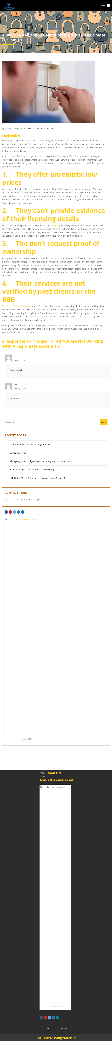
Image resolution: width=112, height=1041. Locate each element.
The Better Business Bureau (15, 306)
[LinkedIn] (22, 512)
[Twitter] (14, 512)
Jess (16, 356)
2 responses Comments (45, 128)
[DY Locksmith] (42, 5)
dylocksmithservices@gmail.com (57, 779)
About (48, 1028)
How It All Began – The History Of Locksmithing (31, 469)
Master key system (18, 453)
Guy (15, 385)
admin (8, 128)
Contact (63, 1028)
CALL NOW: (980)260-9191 (56, 1038)
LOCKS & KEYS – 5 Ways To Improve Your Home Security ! (37, 478)
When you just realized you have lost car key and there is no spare (40, 461)
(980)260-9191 (54, 772)
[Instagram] (18, 512)
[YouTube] (10, 512)
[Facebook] (6, 512)
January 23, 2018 (20, 360)
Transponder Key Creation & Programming (29, 444)
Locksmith (27, 128)
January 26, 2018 (20, 388)
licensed (53, 225)
